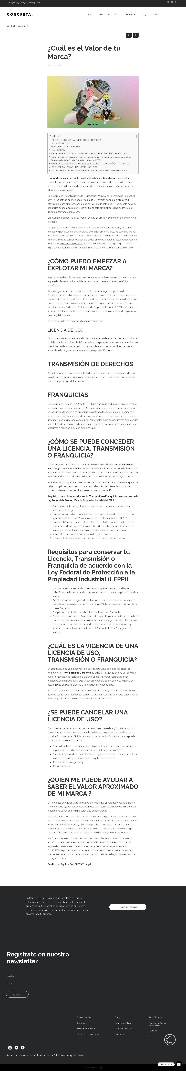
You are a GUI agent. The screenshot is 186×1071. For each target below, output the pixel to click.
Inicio (89, 14)
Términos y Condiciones (88, 1034)
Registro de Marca (123, 1023)
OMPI (51, 200)
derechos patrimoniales (64, 377)
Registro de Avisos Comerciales (157, 1024)
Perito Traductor (156, 1017)
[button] (108, 14)
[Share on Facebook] (129, 35)
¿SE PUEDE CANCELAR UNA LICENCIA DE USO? (74, 167)
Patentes (153, 1031)
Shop (117, 14)
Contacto (157, 14)
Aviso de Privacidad (86, 1029)
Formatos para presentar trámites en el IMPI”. (103, 518)
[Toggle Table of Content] (133, 136)
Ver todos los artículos (18, 26)
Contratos (119, 1034)
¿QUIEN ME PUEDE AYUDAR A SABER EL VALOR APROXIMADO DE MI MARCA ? (89, 170)
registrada (66, 178)
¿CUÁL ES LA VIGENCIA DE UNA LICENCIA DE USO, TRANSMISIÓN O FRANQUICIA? (91, 164)
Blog (144, 14)
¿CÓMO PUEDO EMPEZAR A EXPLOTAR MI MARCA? (76, 140)
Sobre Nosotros (84, 1017)
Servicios (102, 14)
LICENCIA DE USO (62, 143)
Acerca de (130, 14)
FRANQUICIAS (58, 150)
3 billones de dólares (71, 243)
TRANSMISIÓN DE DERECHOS (65, 146)
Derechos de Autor (123, 1029)
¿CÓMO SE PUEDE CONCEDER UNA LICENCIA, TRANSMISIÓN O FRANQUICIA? (89, 153)
